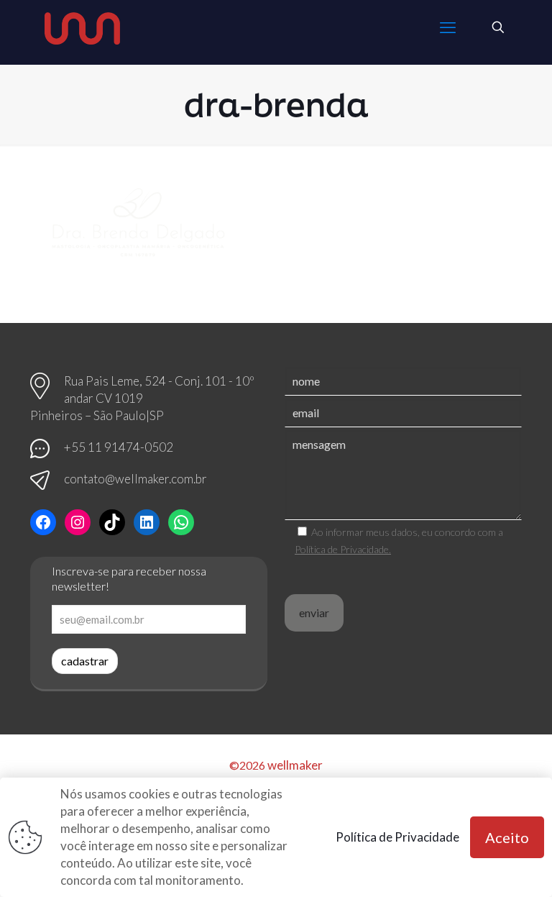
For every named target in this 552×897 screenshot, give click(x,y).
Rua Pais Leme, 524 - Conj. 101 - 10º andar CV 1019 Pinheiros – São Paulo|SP (142, 398)
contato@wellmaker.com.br (135, 478)
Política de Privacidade (397, 836)
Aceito (507, 837)
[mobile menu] (448, 27)
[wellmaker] (82, 27)
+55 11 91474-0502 (118, 447)
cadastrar (85, 661)
